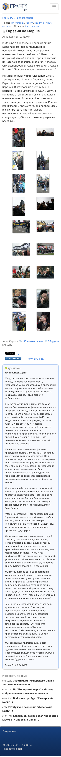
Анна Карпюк (32, 26)
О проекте (9, 731)
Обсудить (53, 341)
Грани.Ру (7, 17)
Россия (29, 22)
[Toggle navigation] (54, 6)
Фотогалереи (25, 17)
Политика (39, 22)
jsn (20, 748)
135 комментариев (33, 341)
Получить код (35, 358)
